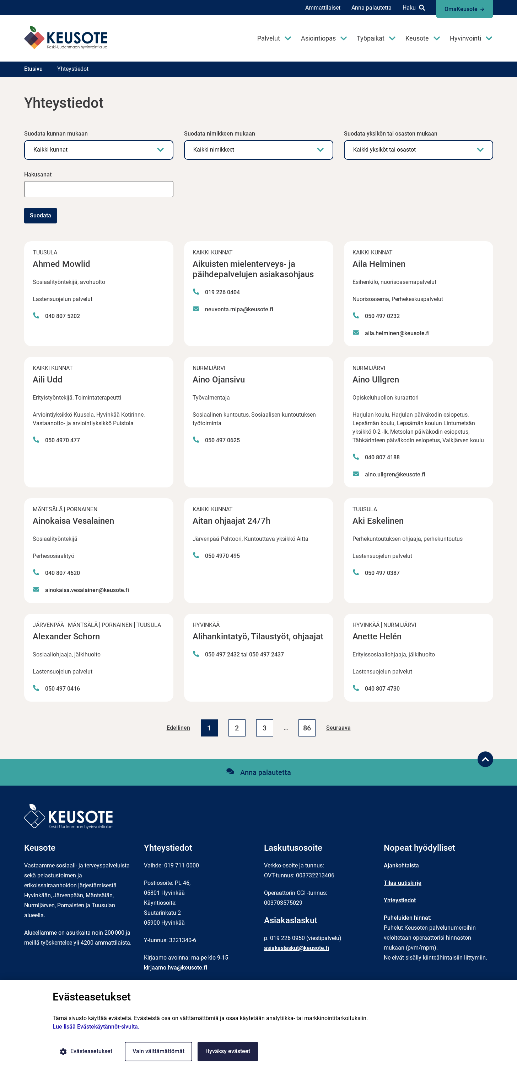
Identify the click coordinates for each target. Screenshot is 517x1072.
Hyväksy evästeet (227, 1051)
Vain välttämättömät (158, 1051)
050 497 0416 (62, 688)
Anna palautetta (371, 7)
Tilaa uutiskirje (402, 883)
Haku (409, 7)
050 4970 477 (62, 440)
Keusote (417, 38)
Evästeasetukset (91, 1051)
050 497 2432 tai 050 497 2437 (244, 654)
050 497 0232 (382, 316)
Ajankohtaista (401, 865)
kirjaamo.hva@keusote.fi (175, 967)
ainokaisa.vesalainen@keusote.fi (87, 590)
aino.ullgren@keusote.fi (395, 474)
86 (307, 728)
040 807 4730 (382, 688)
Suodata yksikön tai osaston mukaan (390, 133)
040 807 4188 (382, 457)
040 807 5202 (62, 316)
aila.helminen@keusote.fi (397, 333)
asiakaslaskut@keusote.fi (296, 948)
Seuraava (338, 727)
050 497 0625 (222, 440)
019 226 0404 (222, 292)
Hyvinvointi (465, 38)
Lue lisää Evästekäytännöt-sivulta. (96, 1026)
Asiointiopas (318, 38)
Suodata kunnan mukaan (56, 133)
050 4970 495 (222, 556)
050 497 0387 (382, 573)
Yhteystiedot (400, 900)
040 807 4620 (62, 573)
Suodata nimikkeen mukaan (219, 133)
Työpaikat (370, 38)
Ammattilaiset (322, 7)
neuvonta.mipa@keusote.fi (239, 309)
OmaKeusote (461, 9)
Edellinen (178, 727)
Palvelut (268, 38)
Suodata (40, 215)
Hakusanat (38, 174)
